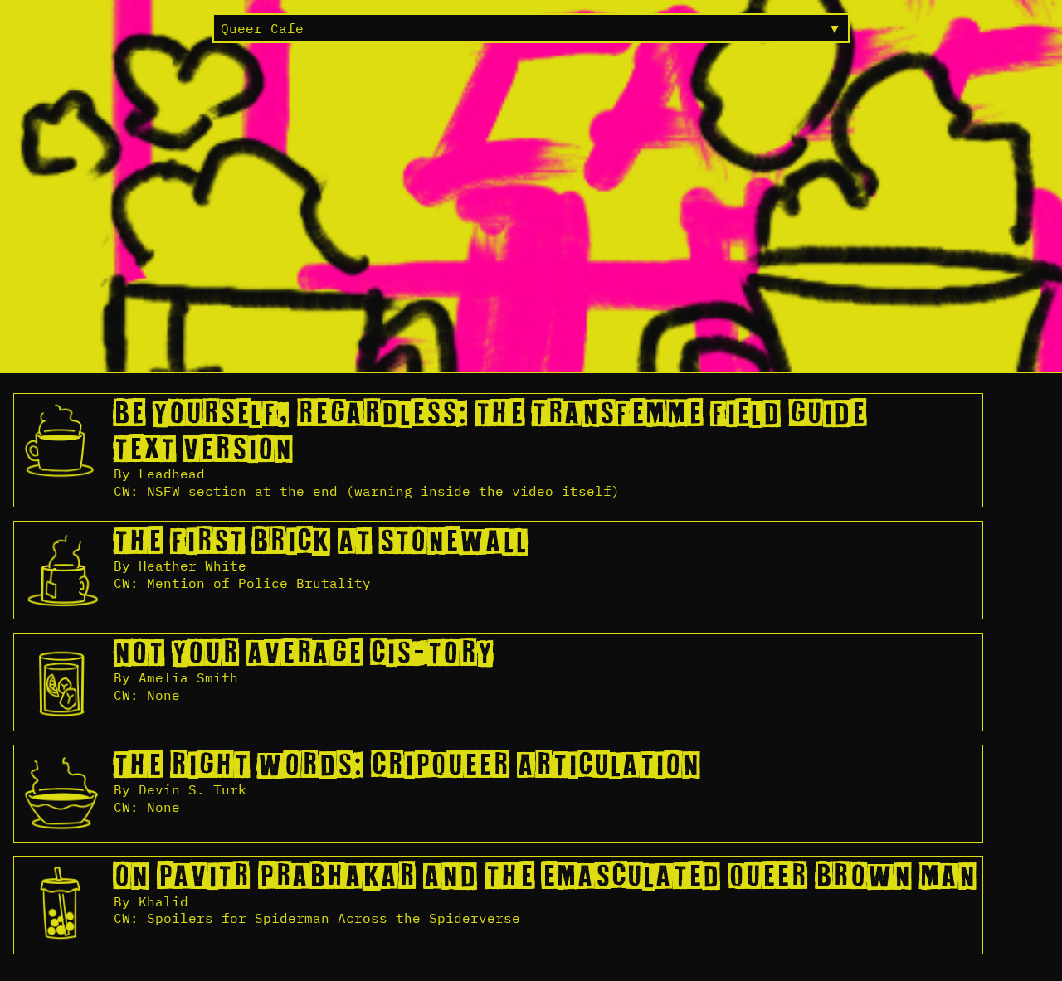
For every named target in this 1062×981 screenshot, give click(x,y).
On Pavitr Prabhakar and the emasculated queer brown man (545, 877)
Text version (203, 450)
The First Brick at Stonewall (321, 542)
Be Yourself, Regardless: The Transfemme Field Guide (489, 415)
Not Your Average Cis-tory (303, 654)
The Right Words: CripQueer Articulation (406, 766)
